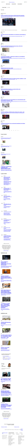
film (1, 44)
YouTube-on (6, 359)
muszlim (2, 87)
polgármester (2, 110)
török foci (2, 144)
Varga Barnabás (5, 210)
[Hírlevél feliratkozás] (2, 360)
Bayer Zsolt (2, 363)
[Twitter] (6, 360)
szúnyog (2, 345)
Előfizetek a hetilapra (6, 250)
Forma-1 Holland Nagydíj (3, 389)
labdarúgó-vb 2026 (3, 402)
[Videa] (7, 360)
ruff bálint (5, 226)
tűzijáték (2, 274)
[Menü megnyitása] (25, 2)
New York (2, 66)
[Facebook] (3, 360)
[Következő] (20, 130)
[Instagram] (17, 424)
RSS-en (8, 359)
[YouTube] (22, 424)
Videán (3, 359)
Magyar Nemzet (4, 7)
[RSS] (10, 360)
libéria (1, 320)
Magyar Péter (5, 218)
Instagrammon (9, 358)
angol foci (2, 136)
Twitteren (4, 357)
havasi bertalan (2, 152)
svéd (1, 333)
